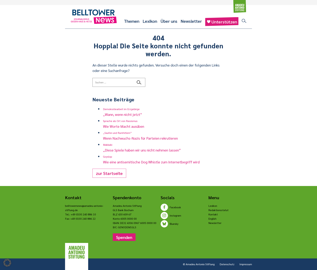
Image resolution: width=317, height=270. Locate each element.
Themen (131, 21)
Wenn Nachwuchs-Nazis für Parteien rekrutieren (140, 135)
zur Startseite (109, 173)
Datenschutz (227, 264)
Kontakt (213, 214)
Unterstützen (224, 21)
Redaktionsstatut (218, 210)
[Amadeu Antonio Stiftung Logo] (76, 252)
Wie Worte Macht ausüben (123, 124)
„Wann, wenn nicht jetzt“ (122, 112)
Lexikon (150, 21)
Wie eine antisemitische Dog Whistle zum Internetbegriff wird (151, 159)
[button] (7, 262)
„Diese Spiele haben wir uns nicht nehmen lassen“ (142, 147)
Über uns (168, 21)
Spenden (124, 237)
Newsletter (191, 21)
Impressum (245, 264)
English (212, 218)
